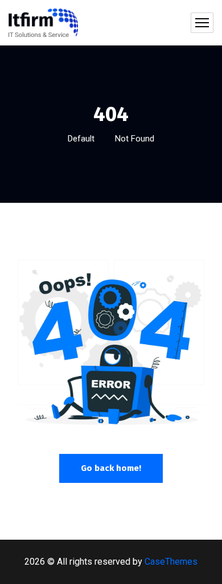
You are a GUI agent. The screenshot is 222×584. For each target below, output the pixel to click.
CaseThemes (171, 561)
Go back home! (111, 468)
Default (81, 139)
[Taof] (43, 23)
